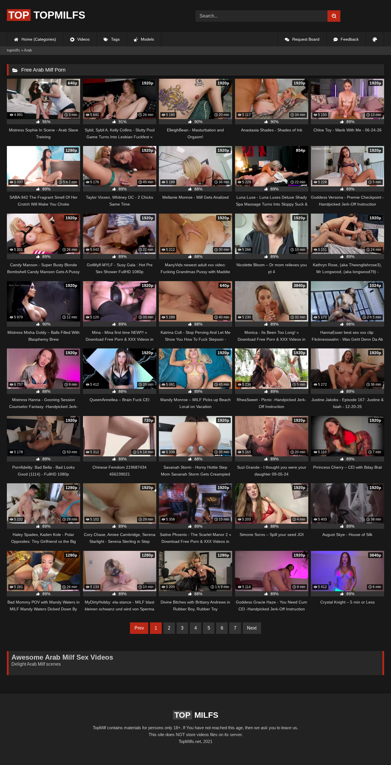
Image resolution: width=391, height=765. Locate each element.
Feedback (349, 39)
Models (147, 39)
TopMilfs (46, 15)
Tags (115, 39)
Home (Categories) (38, 39)
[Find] (333, 16)
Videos (83, 39)
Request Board (305, 39)
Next (251, 628)
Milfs (196, 715)
